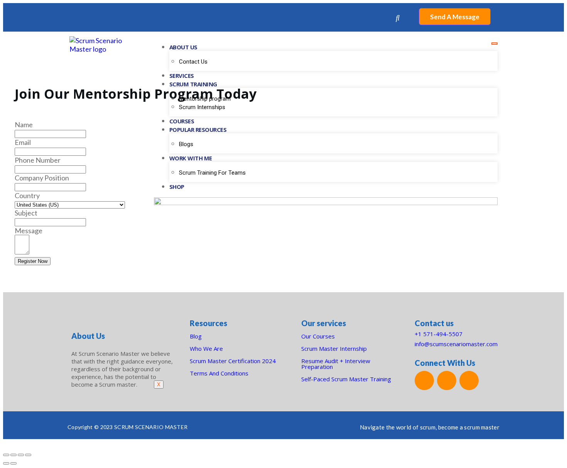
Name (24, 124)
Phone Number (38, 160)
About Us (183, 47)
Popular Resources (198, 129)
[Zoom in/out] (28, 455)
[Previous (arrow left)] (6, 463)
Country (27, 195)
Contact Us (193, 61)
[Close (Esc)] (6, 455)
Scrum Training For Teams (212, 172)
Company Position (42, 177)
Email (23, 142)
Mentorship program (205, 98)
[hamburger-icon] (494, 43)
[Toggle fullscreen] (21, 455)
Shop (176, 186)
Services (181, 75)
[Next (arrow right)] (13, 463)
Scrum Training (193, 84)
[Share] (13, 455)
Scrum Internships (202, 107)
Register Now (32, 261)
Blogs (186, 144)
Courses (181, 121)
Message (28, 230)
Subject (26, 213)
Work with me (190, 158)
